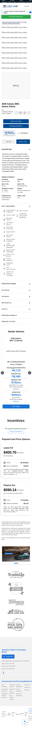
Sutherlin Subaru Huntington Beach (4, 714)
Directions (27, 687)
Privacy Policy (9, 714)
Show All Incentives (16, 431)
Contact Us (9, 656)
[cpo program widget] (16, 588)
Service (13, 681)
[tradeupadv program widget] (16, 574)
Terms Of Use (13, 714)
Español (26, 690)
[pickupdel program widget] (16, 624)
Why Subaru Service (12, 697)
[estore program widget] (16, 612)
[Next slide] (17, 563)
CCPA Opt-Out (26, 714)
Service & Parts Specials (12, 691)
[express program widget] (16, 602)
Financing (20, 681)
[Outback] (16, 554)
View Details (16, 406)
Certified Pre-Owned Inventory (5, 695)
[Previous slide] (15, 563)
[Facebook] (3, 673)
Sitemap (18, 714)
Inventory (6, 681)
